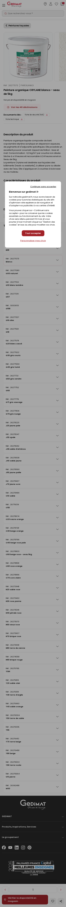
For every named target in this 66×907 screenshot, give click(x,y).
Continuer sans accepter (43, 186)
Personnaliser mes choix (33, 240)
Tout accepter (33, 233)
